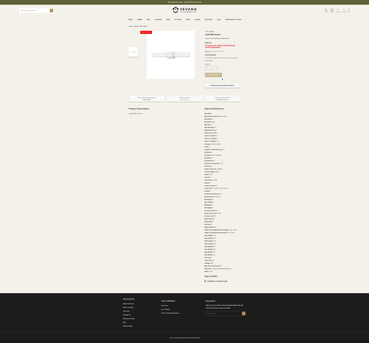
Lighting (136, 26)
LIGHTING (158, 20)
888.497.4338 (146, 100)
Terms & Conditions (175, 338)
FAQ (124, 322)
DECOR (197, 20)
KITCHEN (178, 20)
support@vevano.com (222, 100)
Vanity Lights (143, 26)
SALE (219, 20)
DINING (139, 20)
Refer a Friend (128, 308)
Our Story (164, 306)
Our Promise (165, 309)
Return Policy (128, 326)
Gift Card (126, 311)
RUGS (188, 20)
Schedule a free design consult (222, 85)
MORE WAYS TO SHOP (233, 20)
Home (130, 26)
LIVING (130, 20)
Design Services (128, 304)
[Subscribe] (243, 313)
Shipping (207, 51)
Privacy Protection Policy (170, 313)
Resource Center (129, 319)
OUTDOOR (208, 20)
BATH (168, 20)
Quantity (207, 64)
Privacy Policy (185, 338)
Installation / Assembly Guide (217, 281)
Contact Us (127, 315)
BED (148, 20)
